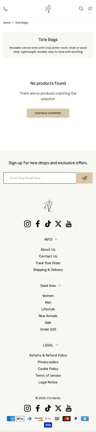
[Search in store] (81, 8)
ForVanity (54, 398)
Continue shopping (48, 113)
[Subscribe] (84, 178)
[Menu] (90, 8)
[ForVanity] (48, 8)
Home (7, 22)
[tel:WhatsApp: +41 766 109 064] (5, 8)
